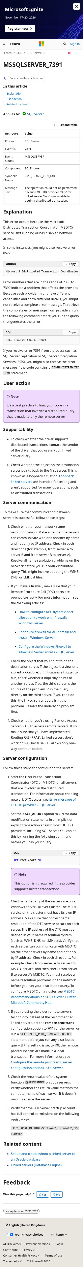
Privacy (27, 1250)
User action (14, 99)
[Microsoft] (41, 43)
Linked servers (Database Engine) (36, 1165)
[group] (41, 271)
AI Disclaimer (12, 1244)
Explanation (14, 93)
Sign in (75, 44)
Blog (58, 1244)
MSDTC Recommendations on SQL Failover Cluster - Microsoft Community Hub (44, 997)
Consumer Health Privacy (20, 1255)
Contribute (10, 1250)
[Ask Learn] (69, 53)
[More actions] (76, 53)
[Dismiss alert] (76, 6)
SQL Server (34, 53)
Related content (17, 104)
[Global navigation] (4, 43)
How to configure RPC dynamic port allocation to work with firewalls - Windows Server (46, 617)
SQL (19, 53)
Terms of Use (53, 1255)
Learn (8, 53)
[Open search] (65, 43)
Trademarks (11, 1261)
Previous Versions (38, 1244)
